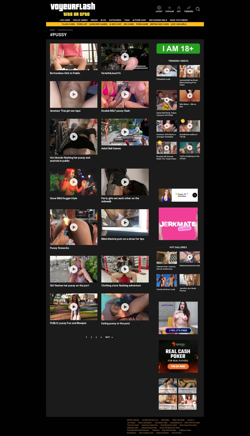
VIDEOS (94, 20)
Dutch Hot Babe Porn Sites (170, 428)
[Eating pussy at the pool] (125, 306)
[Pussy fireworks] (73, 227)
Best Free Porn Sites (192, 423)
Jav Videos (131, 423)
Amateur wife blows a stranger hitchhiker (166, 135)
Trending (188, 11)
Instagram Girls (158, 20)
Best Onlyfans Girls (146, 433)
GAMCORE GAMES (98, 24)
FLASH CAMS (68, 24)
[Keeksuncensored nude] (190, 257)
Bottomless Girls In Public (65, 73)
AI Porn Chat (139, 20)
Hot (179, 11)
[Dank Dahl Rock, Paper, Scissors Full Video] (167, 100)
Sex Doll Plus (177, 433)
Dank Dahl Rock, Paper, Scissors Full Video (167, 114)
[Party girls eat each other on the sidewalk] (125, 182)
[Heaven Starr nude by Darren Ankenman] (167, 257)
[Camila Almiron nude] (167, 280)
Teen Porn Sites (133, 425)
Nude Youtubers (179, 20)
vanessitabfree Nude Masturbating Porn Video (189, 82)
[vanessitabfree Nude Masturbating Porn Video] (190, 71)
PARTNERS (165, 420)
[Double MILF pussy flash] (125, 94)
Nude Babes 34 (176, 423)
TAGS (127, 20)
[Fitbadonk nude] (167, 70)
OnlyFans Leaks (185, 430)
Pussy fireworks (59, 248)
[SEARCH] (198, 9)
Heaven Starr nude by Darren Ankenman (166, 267)
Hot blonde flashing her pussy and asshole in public (70, 159)
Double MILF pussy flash (115, 110)
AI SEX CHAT (115, 24)
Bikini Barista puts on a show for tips (122, 238)
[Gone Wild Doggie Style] (73, 182)
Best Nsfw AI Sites (169, 430)
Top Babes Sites (161, 423)
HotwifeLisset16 (111, 73)
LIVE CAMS (65, 20)
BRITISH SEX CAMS (159, 24)
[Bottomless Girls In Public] (73, 56)
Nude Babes (131, 433)
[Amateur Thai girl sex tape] (73, 94)
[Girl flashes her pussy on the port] (73, 269)
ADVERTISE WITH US (150, 420)
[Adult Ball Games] (125, 132)
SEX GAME (129, 24)
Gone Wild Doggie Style (63, 198)
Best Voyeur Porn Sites (188, 425)
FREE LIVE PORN (178, 420)
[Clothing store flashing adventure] (125, 269)
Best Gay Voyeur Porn (150, 425)
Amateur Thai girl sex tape (65, 110)
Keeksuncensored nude (190, 265)
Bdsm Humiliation (145, 423)
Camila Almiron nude (166, 289)
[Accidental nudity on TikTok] (190, 126)
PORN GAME (142, 24)
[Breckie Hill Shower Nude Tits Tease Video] (167, 148)
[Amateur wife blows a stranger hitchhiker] (167, 126)
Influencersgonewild (149, 428)
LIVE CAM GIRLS (179, 24)
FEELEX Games (80, 20)
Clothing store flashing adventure (121, 285)
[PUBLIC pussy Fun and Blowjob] (73, 306)
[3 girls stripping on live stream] (190, 147)
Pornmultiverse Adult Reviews (138, 430)
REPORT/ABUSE (133, 420)
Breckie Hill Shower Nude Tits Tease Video (166, 157)
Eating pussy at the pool (115, 323)
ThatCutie (155, 430)
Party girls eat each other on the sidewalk (120, 200)
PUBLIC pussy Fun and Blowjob (68, 323)
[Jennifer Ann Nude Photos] (190, 280)
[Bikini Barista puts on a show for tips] (125, 222)
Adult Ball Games (111, 148)
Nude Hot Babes (162, 433)
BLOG (103, 20)
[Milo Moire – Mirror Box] (190, 95)
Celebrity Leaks (132, 428)
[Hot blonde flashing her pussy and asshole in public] (73, 137)
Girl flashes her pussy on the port (69, 285)
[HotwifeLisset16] (125, 56)
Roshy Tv (191, 420)
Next (107, 337)
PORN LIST (82, 24)
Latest (159, 11)
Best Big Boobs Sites (169, 425)
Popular (169, 11)
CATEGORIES (115, 20)
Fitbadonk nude (163, 79)
